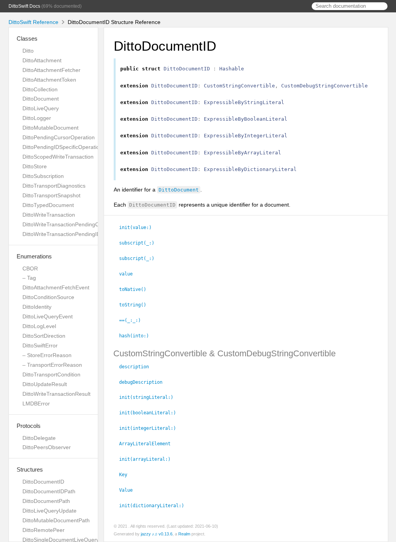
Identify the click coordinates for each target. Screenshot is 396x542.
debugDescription (144, 382)
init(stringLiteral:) (149, 397)
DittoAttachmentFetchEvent (55, 287)
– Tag (29, 278)
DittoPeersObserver (46, 447)
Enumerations (34, 256)
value (129, 274)
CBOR (30, 268)
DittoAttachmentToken (49, 80)
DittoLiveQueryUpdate (49, 511)
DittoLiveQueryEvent (47, 316)
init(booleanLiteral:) (151, 412)
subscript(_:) (140, 243)
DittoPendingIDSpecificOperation (62, 147)
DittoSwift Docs (24, 6)
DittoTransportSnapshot (51, 195)
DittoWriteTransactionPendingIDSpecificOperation (83, 234)
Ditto (28, 51)
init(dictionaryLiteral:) (155, 505)
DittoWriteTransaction (48, 215)
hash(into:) (137, 336)
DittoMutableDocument (50, 128)
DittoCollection (40, 89)
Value (129, 490)
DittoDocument (40, 99)
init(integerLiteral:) (151, 428)
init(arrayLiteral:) (148, 459)
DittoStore (34, 166)
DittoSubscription (43, 176)
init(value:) (139, 227)
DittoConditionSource (48, 297)
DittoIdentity (36, 307)
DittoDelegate (39, 438)
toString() (136, 305)
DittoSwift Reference (33, 22)
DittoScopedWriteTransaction (58, 157)
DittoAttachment (41, 60)
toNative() (136, 289)
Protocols (29, 425)
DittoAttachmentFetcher (51, 70)
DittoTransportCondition (51, 374)
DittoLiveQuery (40, 108)
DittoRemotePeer (43, 530)
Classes (27, 38)
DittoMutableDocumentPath (56, 520)
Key (126, 474)
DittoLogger (36, 118)
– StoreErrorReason (47, 355)
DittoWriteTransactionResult (56, 394)
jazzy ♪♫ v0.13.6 (156, 534)
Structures (30, 469)
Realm (184, 534)
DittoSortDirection (43, 336)
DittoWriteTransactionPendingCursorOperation (79, 224)
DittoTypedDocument (48, 205)
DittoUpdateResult (44, 384)
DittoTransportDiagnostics (53, 186)
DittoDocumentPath (46, 501)
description (137, 366)
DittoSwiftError (40, 345)
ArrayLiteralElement (148, 443)
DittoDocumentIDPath (48, 491)
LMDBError (36, 403)
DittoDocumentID (43, 482)
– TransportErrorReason (52, 365)
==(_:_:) (133, 320)
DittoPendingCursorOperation (58, 137)
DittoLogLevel (39, 326)
